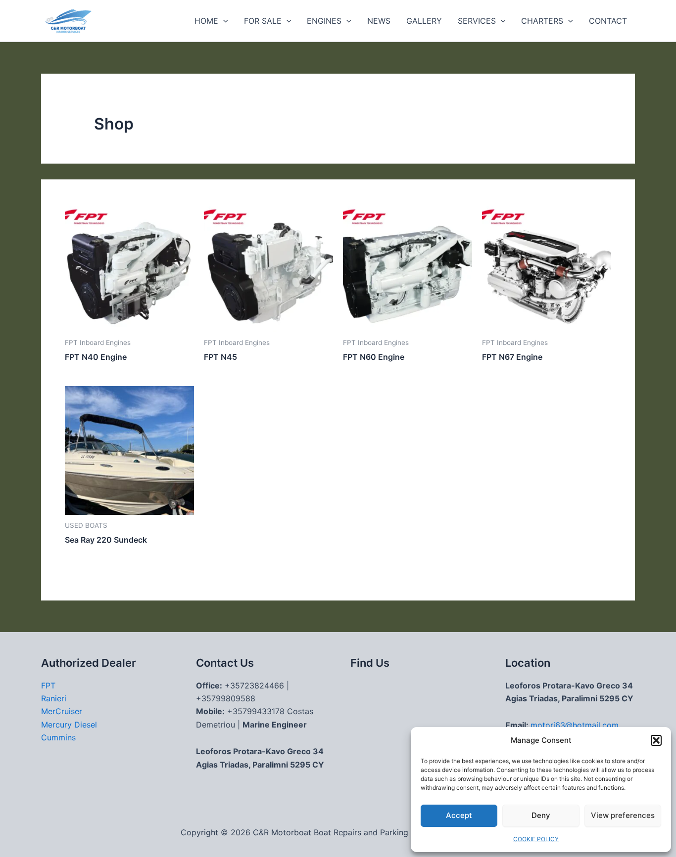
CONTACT (608, 21)
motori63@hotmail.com (575, 725)
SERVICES (477, 21)
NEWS (378, 21)
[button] (656, 740)
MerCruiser (61, 711)
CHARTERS (542, 21)
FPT (48, 685)
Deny (540, 815)
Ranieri (53, 698)
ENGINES (324, 21)
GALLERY (424, 21)
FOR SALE (263, 21)
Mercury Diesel (69, 724)
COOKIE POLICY (536, 839)
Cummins (58, 737)
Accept (459, 815)
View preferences (623, 815)
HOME (206, 21)
